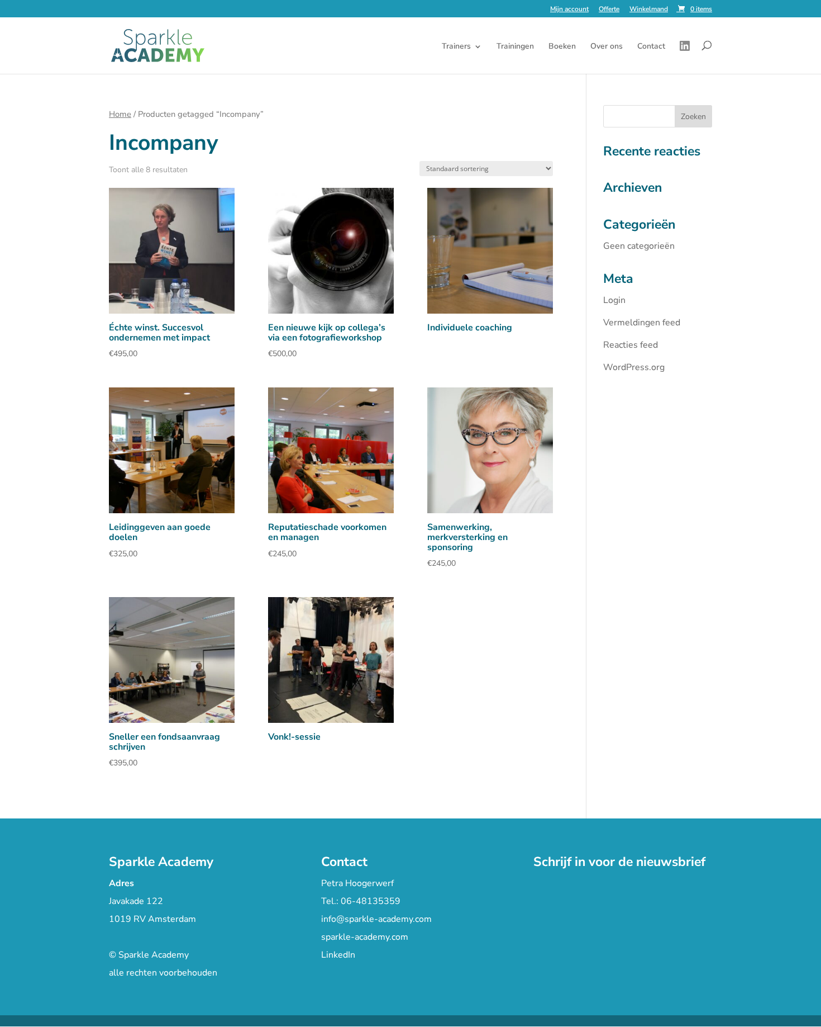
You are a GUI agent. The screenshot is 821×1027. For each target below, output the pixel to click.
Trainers (456, 46)
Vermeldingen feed (641, 322)
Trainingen (515, 46)
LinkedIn (338, 955)
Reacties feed (630, 345)
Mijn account (569, 9)
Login (614, 300)
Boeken (562, 46)
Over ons (606, 46)
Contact (651, 46)
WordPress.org (634, 367)
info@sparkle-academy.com (376, 919)
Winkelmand (648, 9)
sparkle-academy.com (364, 937)
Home (120, 114)
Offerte (609, 9)
